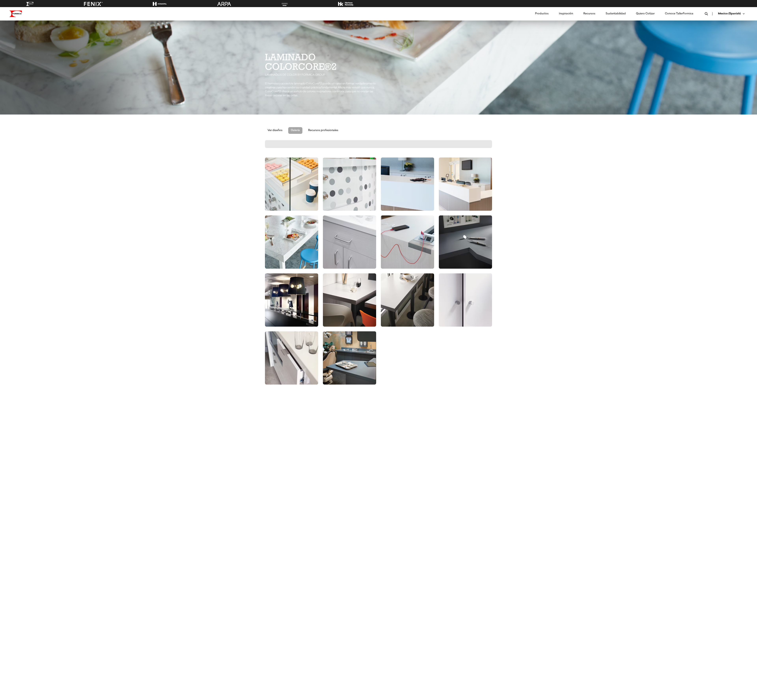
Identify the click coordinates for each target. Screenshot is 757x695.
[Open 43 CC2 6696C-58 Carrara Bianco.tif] (291, 242)
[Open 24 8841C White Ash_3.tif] (407, 242)
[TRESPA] (285, 4)
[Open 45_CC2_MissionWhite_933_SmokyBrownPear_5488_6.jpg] (349, 300)
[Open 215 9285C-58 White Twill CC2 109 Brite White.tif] (349, 242)
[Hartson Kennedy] (346, 4)
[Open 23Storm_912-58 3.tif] (465, 242)
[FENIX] (93, 4)
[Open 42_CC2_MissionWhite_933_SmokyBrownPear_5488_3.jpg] (407, 300)
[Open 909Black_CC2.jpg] (291, 300)
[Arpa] (224, 4)
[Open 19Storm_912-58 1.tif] (349, 358)
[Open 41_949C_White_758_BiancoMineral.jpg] (291, 358)
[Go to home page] (15, 13)
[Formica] (30, 4)
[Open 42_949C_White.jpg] (465, 300)
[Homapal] (160, 4)
